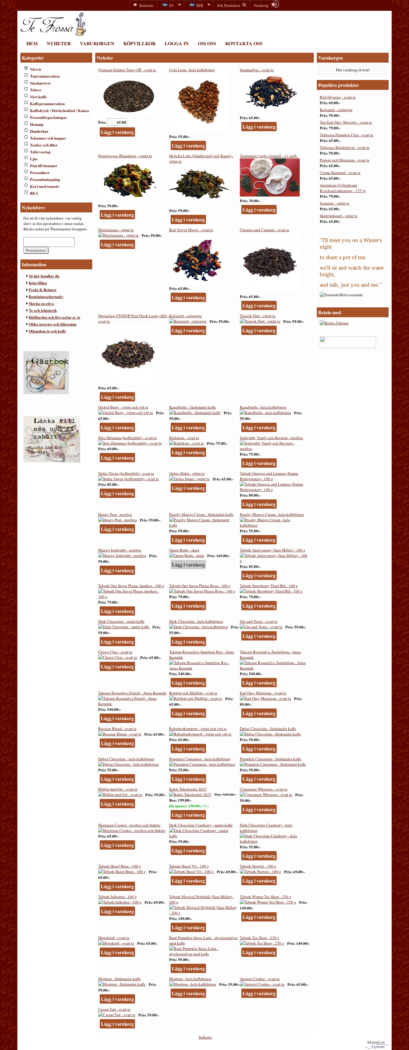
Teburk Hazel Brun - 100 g (119, 866)
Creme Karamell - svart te (340, 172)
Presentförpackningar (48, 117)
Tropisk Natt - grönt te (257, 315)
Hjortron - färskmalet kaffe (119, 978)
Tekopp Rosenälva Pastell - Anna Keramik (132, 693)
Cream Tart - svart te (114, 1009)
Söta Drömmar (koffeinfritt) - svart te (127, 437)
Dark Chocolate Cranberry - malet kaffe (201, 825)
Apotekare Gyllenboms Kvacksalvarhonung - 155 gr (343, 187)
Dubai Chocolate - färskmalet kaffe (268, 728)
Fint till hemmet (43, 165)
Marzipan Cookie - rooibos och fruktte (129, 825)
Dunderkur (39, 131)
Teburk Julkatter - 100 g (117, 896)
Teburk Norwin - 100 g (258, 866)
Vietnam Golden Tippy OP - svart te (127, 69)
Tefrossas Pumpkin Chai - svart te (346, 135)
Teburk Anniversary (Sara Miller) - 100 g (272, 550)
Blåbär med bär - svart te (117, 789)
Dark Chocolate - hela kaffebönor (196, 621)
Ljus (33, 158)
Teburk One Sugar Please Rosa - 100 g (200, 585)
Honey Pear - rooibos (115, 514)
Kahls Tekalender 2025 (188, 789)
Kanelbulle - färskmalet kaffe (192, 407)
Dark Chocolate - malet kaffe (121, 621)
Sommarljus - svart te (257, 69)
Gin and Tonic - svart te (259, 621)
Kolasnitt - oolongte (185, 315)
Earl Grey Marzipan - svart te (263, 693)
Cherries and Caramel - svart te (264, 229)
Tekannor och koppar (48, 138)
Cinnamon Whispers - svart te (263, 789)
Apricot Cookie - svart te (260, 978)
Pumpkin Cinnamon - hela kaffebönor (199, 759)
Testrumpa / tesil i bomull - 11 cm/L (269, 155)
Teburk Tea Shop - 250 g (259, 937)
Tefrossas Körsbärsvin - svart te (344, 147)
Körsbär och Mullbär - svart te (193, 693)
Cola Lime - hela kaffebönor (192, 69)
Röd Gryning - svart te (338, 97)
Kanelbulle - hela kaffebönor (263, 407)
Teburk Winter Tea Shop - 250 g (265, 896)
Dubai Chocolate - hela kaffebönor (126, 759)
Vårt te (35, 69)
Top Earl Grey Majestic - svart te (346, 122)
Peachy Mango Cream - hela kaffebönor (272, 514)
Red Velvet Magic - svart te (191, 229)
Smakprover (40, 83)
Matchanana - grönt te (116, 229)
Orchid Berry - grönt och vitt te (123, 407)
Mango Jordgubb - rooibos (119, 550)
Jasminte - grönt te (334, 203)
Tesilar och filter (44, 145)
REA (34, 193)
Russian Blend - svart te (117, 728)
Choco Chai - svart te (115, 652)
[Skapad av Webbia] (377, 1047)
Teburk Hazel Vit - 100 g (189, 866)
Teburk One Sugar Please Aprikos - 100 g (131, 585)
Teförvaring (40, 152)
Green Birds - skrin (184, 550)
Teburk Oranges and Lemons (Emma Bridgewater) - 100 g (269, 476)
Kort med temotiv (45, 186)
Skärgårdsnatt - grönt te (339, 215)
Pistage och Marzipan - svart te (344, 160)
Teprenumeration (45, 76)
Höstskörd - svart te (113, 937)
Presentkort (39, 172)
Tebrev (36, 90)
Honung (36, 124)
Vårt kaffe (38, 96)
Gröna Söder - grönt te (187, 473)
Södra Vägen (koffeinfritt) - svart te (126, 473)
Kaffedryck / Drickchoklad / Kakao (59, 110)
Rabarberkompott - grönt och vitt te (198, 728)
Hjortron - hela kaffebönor (190, 978)
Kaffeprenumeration (47, 103)
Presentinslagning (45, 179)
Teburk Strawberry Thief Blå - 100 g (269, 585)
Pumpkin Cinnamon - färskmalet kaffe (270, 759)
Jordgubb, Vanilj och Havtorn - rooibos (271, 437)
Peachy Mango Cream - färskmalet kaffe (201, 514)
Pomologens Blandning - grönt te (125, 155)
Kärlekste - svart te (184, 437)
